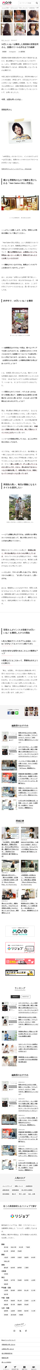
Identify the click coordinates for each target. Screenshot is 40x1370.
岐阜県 (13, 1267)
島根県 (13, 1300)
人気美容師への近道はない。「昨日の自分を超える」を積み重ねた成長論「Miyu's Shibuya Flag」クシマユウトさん (29, 879)
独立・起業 (31, 1194)
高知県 (26, 1304)
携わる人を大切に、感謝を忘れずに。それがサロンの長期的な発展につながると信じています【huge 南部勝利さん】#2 (10, 908)
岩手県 (13, 1280)
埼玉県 (21, 1247)
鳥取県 (6, 1300)
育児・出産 (22, 1194)
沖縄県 (21, 1315)
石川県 (33, 1290)
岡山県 (20, 1300)
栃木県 (6, 1251)
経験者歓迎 (6, 1190)
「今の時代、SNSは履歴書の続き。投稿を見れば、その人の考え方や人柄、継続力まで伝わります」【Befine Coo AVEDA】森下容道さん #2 (10, 849)
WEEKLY (15, 996)
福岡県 (6, 1311)
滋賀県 (26, 1257)
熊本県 (26, 1311)
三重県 (26, 1267)
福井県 (6, 1294)
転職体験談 (15, 1190)
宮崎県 (6, 1315)
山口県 (33, 1300)
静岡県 (20, 1267)
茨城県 (20, 1251)
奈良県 (33, 1257)
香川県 (13, 1304)
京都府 (20, 1257)
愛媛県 (20, 1304)
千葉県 (28, 1247)
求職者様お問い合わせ (8, 1344)
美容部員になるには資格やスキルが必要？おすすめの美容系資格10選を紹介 (27, 1059)
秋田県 (26, 1280)
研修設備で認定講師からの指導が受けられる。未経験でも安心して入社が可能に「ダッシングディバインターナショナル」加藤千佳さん (27, 778)
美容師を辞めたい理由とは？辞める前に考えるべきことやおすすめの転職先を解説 (27, 1034)
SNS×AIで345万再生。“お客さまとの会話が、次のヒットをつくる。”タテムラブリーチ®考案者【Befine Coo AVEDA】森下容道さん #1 (29, 846)
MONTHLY (25, 996)
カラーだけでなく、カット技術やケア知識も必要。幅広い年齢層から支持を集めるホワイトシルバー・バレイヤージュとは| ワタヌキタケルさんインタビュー (28, 751)
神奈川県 (13, 1247)
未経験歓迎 (29, 1186)
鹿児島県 (13, 1315)
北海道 (6, 1274)
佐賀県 (13, 1311)
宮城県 (20, 1280)
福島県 (6, 1284)
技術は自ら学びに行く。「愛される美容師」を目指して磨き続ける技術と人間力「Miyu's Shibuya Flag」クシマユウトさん (10, 879)
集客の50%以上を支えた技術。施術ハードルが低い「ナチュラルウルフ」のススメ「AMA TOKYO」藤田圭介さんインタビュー (28, 737)
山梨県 (6, 1290)
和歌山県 (6, 1261)
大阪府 (6, 1257)
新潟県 (13, 1290)
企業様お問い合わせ (8, 1349)
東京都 (6, 1247)
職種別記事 (5, 1358)
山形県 (33, 1280)
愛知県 (6, 1267)
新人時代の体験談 (27, 1190)
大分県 (33, 1311)
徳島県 (6, 1304)
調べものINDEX (6, 1362)
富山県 (26, 1290)
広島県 (26, 1300)
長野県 (20, 1290)
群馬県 (13, 1251)
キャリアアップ (7, 1186)
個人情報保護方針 (7, 1353)
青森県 (6, 1280)
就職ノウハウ (19, 1186)
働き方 (14, 1194)
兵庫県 (13, 1257)
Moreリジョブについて (8, 1340)
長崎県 (20, 1311)
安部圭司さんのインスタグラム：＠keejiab (16, 169)
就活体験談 (6, 1194)
